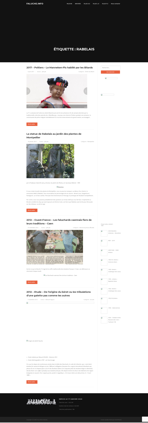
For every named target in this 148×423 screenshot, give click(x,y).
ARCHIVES (78, 3)
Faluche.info (34, 3)
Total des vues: (63, 402)
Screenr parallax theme (106, 420)
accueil (92, 299)
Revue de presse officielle (86, 227)
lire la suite (31, 124)
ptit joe (44, 71)
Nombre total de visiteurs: (66, 406)
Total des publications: (65, 409)
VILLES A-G (87, 3)
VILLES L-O (96, 3)
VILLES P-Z (105, 3)
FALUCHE (69, 3)
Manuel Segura (50, 299)
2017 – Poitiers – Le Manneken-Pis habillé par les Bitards (59, 67)
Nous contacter (115, 3)
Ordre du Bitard (89, 71)
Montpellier (90, 141)
